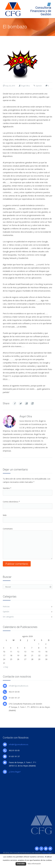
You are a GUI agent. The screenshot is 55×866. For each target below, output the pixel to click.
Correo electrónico (11, 501)
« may (5, 667)
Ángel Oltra (25, 86)
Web (5, 515)
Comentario (8, 528)
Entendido (21, 863)
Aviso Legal (46, 852)
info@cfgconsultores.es (18, 686)
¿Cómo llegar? (15, 772)
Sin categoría (8, 616)
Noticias (6, 606)
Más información (34, 863)
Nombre (7, 488)
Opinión (12, 36)
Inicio (5, 36)
